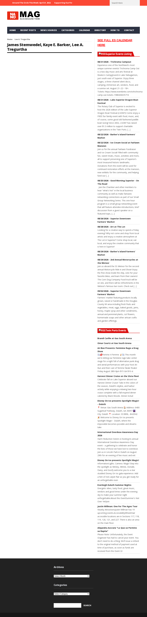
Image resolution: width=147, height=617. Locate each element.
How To (115, 30)
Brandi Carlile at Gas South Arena (114, 338)
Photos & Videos (23, 85)
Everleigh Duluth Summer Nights (114, 485)
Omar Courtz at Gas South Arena (114, 343)
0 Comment (42, 107)
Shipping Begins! (17, 88)
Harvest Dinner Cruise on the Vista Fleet (118, 376)
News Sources (48, 30)
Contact (129, 30)
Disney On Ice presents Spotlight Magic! (118, 460)
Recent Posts (28, 30)
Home (12, 30)
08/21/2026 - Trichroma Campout (114, 61)
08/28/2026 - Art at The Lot (111, 226)
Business (11, 85)
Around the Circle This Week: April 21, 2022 (31, 2)
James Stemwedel (24, 44)
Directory (100, 30)
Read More (12, 107)
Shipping (34, 85)
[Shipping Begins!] (27, 69)
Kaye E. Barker (56, 44)
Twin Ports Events (116, 330)
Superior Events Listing (119, 54)
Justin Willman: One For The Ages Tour (117, 506)
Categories (67, 30)
